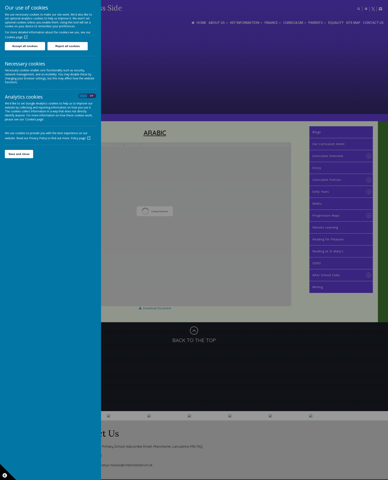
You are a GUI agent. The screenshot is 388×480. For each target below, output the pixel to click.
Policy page (78, 138)
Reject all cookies (67, 46)
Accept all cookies (25, 46)
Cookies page (14, 37)
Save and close (19, 154)
